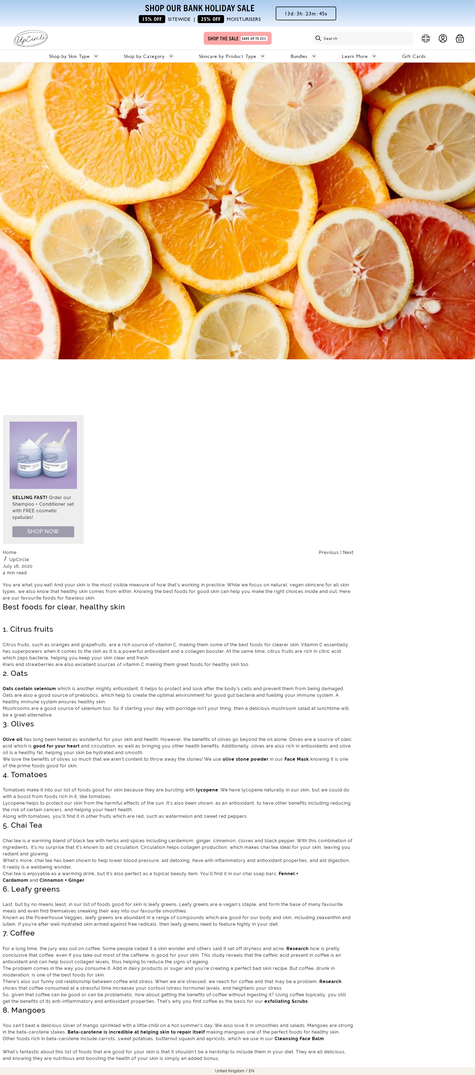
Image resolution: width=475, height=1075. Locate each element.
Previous (329, 552)
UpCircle (19, 559)
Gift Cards (414, 56)
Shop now (43, 531)
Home (9, 552)
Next (348, 552)
